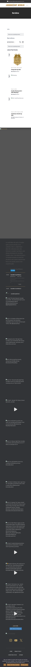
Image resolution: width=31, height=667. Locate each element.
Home (11, 651)
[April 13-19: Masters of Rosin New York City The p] (15, 328)
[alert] (15, 34)
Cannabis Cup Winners (15, 274)
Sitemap (21, 654)
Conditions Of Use (12, 654)
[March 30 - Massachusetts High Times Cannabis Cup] (15, 389)
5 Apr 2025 (19, 276)
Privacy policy (24, 664)
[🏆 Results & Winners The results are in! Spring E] (15, 573)
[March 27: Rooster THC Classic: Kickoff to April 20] (15, 511)
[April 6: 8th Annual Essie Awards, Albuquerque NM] (15, 368)
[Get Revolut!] (15, 183)
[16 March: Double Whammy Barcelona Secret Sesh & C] (15, 552)
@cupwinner (13, 276)
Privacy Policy (18, 651)
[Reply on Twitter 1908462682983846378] (11, 284)
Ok (4, 664)
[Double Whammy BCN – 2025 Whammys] (17, 80)
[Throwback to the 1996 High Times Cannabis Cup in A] (15, 348)
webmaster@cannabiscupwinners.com (16, 1)
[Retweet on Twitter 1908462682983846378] (13, 284)
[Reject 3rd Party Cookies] (29, 662)
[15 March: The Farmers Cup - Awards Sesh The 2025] (15, 593)
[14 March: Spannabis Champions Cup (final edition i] (15, 613)
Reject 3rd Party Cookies (13, 664)
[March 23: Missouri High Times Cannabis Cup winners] (15, 450)
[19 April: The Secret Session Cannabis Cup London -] (15, 307)
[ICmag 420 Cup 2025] (17, 59)
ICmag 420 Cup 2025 (16, 69)
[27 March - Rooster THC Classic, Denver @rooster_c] (15, 409)
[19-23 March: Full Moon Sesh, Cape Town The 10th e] (15, 491)
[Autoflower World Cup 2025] (17, 103)
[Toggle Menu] (27, 5)
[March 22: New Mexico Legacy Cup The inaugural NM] (15, 532)
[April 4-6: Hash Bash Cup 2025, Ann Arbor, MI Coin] (15, 430)
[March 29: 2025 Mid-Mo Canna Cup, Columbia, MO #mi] (15, 470)
